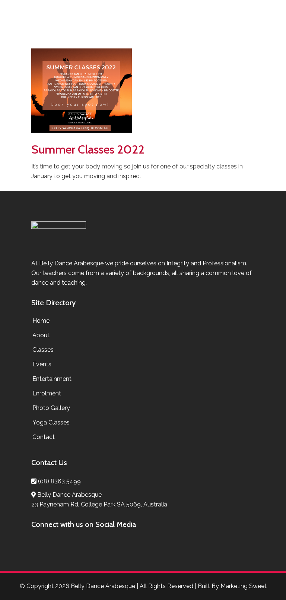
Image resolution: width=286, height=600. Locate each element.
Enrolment (46, 393)
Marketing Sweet (243, 586)
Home (41, 320)
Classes (43, 349)
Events (41, 364)
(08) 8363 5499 (59, 481)
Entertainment (52, 378)
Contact (43, 436)
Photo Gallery (51, 407)
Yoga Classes (51, 422)
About (41, 335)
